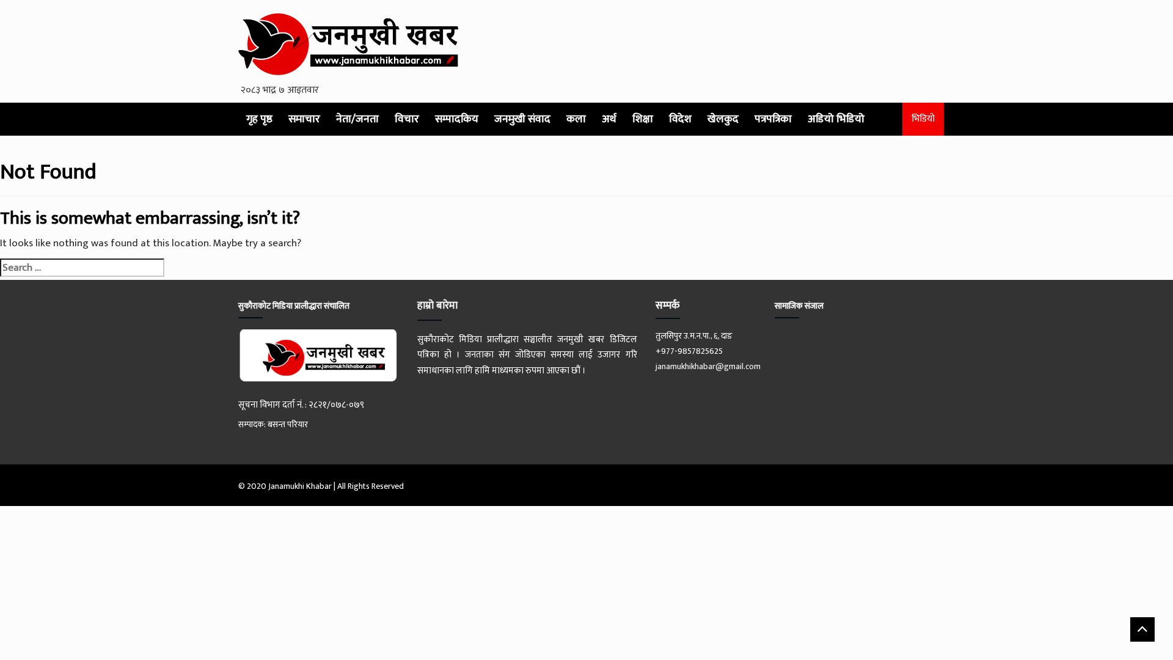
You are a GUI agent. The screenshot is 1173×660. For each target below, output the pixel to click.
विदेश (680, 119)
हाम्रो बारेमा (437, 305)
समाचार (304, 119)
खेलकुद (723, 119)
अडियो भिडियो (836, 119)
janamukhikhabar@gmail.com (708, 366)
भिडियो (923, 119)
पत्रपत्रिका (773, 119)
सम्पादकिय (456, 119)
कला (576, 119)
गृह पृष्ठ (259, 119)
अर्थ (609, 119)
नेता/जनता (357, 119)
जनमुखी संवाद (522, 119)
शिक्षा (642, 119)
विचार (407, 119)
